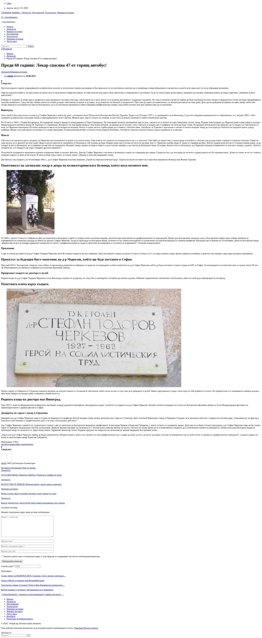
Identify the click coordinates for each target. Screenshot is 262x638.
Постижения (12, 34)
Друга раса (12, 41)
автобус (4, 444)
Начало (10, 26)
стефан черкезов (21, 444)
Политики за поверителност (20, 619)
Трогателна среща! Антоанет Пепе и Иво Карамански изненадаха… (33, 585)
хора (31, 444)
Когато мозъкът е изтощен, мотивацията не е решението (27, 590)
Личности (11, 29)
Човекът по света (15, 31)
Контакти (11, 616)
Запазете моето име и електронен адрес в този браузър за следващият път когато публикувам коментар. (52, 556)
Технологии (12, 36)
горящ (11, 444)
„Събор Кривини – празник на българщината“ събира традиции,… (32, 594)
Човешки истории (15, 39)
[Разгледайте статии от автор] (6, 461)
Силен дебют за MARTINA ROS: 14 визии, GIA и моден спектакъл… (33, 576)
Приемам (78, 628)
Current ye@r (8, 566)
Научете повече (90, 628)
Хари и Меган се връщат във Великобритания (22, 580)
